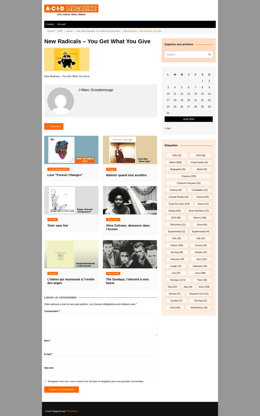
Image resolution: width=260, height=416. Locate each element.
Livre (200, 273)
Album (175, 162)
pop (172, 287)
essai (202, 224)
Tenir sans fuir (57, 225)
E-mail (48, 354)
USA (175, 307)
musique (178, 280)
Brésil (202, 169)
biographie (177, 169)
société (176, 300)
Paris (202, 280)
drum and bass (199, 210)
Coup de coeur (179, 204)
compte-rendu (178, 197)
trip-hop (200, 300)
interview (177, 259)
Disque (175, 210)
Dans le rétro (113, 219)
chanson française (189, 183)
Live (176, 273)
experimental (176, 231)
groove (201, 245)
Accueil (62, 24)
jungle (175, 266)
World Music (199, 307)
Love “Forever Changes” (65, 175)
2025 (200, 155)
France (176, 245)
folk (200, 238)
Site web (48, 368)
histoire (201, 252)
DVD (176, 217)
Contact (50, 24)
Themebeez (72, 411)
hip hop (176, 252)
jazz (201, 259)
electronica (178, 224)
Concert (202, 197)
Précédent (55, 126)
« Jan (167, 128)
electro (200, 217)
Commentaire (52, 311)
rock (204, 287)
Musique (111, 169)
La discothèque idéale (58, 169)
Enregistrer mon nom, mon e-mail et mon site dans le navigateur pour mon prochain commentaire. (96, 381)
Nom (47, 340)
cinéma (176, 190)
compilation (200, 190)
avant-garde (199, 162)
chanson (188, 176)
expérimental (200, 231)
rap (188, 287)
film (176, 238)
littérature (200, 266)
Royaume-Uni (199, 293)
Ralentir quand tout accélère (126, 175)
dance (203, 204)
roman (175, 293)
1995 (176, 155)
